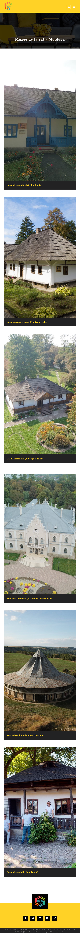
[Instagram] (32, 918)
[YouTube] (40, 918)
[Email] (47, 918)
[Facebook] (25, 918)
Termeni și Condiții (41, 932)
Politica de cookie (29, 932)
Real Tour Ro (19, 932)
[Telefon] (54, 918)
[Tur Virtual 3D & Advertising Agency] (8, 6)
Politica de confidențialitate (57, 932)
